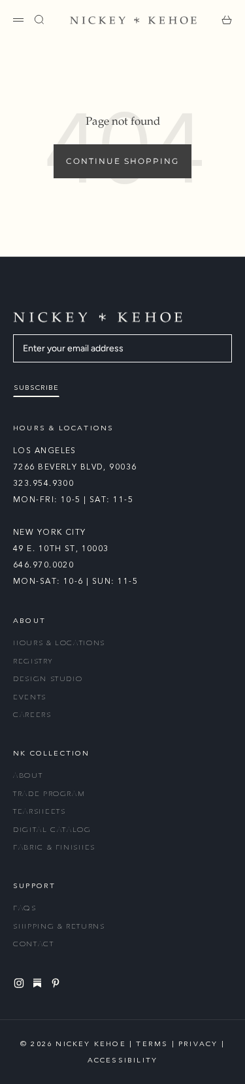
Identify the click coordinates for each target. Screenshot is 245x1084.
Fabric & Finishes (54, 847)
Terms (152, 1044)
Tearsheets (39, 811)
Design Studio (47, 679)
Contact (33, 944)
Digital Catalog (52, 830)
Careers (32, 715)
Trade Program (49, 794)
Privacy (198, 1044)
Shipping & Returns (59, 926)
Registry (32, 661)
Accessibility (123, 1060)
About (27, 775)
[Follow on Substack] (39, 983)
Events (29, 697)
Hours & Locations (59, 643)
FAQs (25, 908)
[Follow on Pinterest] (57, 983)
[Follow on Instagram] (21, 983)
